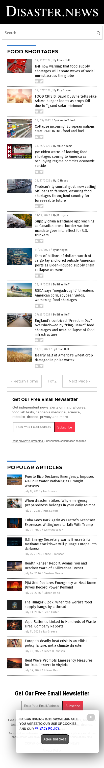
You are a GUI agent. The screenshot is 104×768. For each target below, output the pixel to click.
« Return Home (24, 381)
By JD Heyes (60, 180)
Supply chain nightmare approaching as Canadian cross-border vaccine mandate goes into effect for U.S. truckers (64, 228)
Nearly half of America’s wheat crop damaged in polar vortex (64, 357)
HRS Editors (50, 510)
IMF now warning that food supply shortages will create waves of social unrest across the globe (65, 71)
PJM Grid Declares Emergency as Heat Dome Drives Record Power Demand (60, 585)
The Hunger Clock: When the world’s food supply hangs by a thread (58, 604)
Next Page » (80, 381)
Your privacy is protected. (28, 440)
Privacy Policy (47, 729)
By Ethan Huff (62, 60)
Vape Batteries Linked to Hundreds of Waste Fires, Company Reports (60, 624)
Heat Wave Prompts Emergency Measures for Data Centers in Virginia (59, 662)
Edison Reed (52, 593)
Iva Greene (50, 491)
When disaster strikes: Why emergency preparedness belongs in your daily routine (60, 503)
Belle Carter (51, 612)
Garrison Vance (53, 530)
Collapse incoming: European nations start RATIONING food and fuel (65, 128)
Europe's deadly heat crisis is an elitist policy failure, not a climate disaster (56, 643)
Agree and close (54, 739)
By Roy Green (62, 90)
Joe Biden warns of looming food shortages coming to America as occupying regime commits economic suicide (65, 159)
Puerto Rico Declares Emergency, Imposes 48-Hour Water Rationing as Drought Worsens (59, 481)
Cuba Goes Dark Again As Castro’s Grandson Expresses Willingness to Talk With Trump (60, 522)
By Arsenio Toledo (65, 120)
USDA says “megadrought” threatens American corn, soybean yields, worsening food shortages (64, 295)
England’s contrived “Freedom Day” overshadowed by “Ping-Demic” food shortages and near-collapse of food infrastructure (64, 328)
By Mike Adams (62, 146)
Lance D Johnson (53, 554)
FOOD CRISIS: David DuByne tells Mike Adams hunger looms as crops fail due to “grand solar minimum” (66, 101)
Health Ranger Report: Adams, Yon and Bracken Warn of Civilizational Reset (56, 565)
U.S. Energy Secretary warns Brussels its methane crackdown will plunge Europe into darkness (61, 544)
